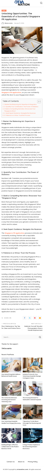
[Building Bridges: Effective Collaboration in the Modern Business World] (11, 435)
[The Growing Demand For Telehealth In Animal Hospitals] (32, 388)
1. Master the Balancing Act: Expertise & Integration (20, 104)
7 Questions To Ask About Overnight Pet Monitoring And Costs (32, 423)
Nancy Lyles (9, 23)
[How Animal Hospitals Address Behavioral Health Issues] (11, 365)
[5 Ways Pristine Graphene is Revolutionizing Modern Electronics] (32, 435)
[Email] (40, 318)
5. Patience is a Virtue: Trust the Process (17, 115)
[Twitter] (30, 318)
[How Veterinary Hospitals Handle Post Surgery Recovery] (11, 412)
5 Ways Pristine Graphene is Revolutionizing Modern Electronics (31, 446)
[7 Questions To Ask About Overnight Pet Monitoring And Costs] (32, 412)
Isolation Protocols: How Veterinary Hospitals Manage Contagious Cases (32, 376)
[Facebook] (25, 318)
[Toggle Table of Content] (38, 101)
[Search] (41, 3)
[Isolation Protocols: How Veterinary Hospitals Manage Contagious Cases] (32, 365)
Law (4, 10)
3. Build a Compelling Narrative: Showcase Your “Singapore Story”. (19, 110)
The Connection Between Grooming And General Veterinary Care (9, 399)
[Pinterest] (35, 318)
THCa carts (6, 348)
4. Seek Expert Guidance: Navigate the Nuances (20, 113)
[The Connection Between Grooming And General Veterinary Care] (11, 388)
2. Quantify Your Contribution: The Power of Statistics (21, 107)
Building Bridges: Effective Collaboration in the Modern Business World (10, 446)
